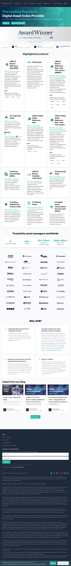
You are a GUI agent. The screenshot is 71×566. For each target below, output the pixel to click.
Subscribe (6, 462)
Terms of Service (6, 437)
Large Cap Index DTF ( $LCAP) (13, 136)
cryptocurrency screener (47, 343)
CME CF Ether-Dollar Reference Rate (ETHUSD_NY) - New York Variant (58, 129)
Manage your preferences (18, 467)
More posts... (35, 416)
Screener (39, 3)
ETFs (25, 3)
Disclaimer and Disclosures (9, 445)
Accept (53, 563)
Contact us (6, 23)
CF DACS (54, 214)
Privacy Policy (5, 439)
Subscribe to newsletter (18, 23)
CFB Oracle (32, 3)
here (63, 367)
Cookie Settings (6, 442)
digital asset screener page (54, 350)
